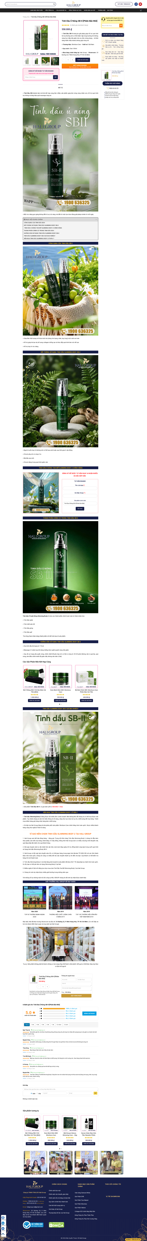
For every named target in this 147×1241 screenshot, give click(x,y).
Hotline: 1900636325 (124, 4)
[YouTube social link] (140, 4)
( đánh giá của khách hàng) (79, 25)
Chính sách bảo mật (54, 1190)
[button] (25, 61)
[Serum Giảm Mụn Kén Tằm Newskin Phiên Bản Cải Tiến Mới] (89, 1123)
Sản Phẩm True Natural (81, 1200)
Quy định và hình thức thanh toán (58, 1202)
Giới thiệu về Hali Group (55, 1209)
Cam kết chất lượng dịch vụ (57, 1205)
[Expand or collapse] (96, 219)
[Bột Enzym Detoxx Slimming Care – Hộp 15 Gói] (70, 1123)
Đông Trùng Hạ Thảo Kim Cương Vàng (86, 1219)
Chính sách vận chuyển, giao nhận (58, 1194)
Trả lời (24, 1036)
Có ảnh (66, 1024)
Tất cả (27, 1024)
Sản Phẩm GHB (79, 1196)
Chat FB (3, 1230)
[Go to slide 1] (59, 704)
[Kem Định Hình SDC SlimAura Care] (60, 676)
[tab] (60, 86)
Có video (59, 1024)
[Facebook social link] (136, 4)
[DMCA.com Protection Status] (56, 1225)
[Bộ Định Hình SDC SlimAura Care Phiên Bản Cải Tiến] (86, 676)
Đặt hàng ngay (76, 996)
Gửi (95, 1093)
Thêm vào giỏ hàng (82, 59)
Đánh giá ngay (89, 1013)
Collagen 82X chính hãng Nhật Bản (85, 1211)
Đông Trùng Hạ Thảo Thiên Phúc (84, 1215)
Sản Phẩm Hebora (80, 1207)
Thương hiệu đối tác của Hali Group (59, 1213)
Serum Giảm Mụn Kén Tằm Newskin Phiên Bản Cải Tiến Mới (88, 1135)
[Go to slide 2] (61, 704)
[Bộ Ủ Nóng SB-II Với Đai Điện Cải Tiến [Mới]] (34, 676)
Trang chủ (26, 17)
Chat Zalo (4, 1225)
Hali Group (83, 1238)
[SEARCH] (54, 4)
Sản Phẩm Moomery (81, 1204)
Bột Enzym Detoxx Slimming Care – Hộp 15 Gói (70, 1135)
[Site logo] (73, 4)
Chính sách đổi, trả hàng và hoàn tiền (59, 1198)
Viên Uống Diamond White (82, 1193)
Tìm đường (3, 1219)
